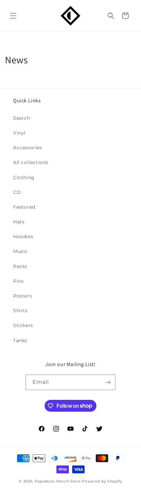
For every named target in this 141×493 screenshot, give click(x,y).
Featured (24, 207)
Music (20, 251)
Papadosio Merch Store (58, 481)
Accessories (27, 148)
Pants (20, 266)
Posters (22, 296)
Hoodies (23, 236)
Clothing (24, 177)
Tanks (20, 340)
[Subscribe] (108, 382)
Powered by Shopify (102, 481)
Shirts (20, 311)
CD (17, 192)
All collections (30, 162)
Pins (18, 281)
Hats (18, 222)
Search (21, 118)
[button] (13, 16)
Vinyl (19, 133)
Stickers (23, 325)
